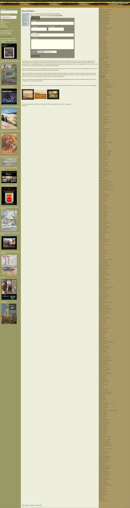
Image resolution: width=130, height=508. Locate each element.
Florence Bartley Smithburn (105, 392)
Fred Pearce (102, 316)
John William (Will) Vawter (105, 444)
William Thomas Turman (104, 436)
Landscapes (24, 23)
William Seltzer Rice (103, 340)
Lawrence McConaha (104, 265)
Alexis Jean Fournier (104, 162)
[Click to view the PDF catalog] (10, 51)
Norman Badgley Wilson (104, 473)
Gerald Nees (102, 291)
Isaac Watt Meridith (103, 268)
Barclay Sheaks (103, 375)
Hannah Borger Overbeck (105, 310)
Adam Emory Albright (104, 18)
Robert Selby (102, 366)
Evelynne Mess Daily (104, 119)
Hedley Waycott (103, 454)
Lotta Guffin (102, 191)
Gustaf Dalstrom (103, 121)
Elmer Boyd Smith (103, 389)
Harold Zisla (102, 492)
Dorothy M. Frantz (103, 163)
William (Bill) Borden (103, 58)
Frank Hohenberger (103, 212)
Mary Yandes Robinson (104, 346)
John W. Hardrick (103, 197)
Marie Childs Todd (103, 424)
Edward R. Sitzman (103, 384)
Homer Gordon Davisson (105, 128)
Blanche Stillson (102, 409)
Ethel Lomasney (103, 252)
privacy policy (4, 26)
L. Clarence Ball (102, 32)
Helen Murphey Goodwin (105, 174)
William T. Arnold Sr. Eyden (105, 151)
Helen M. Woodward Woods (105, 485)
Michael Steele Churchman (105, 95)
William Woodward (103, 482)
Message (35, 38)
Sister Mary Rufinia (103, 352)
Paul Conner (102, 107)
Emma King (101, 235)
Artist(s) (34, 32)
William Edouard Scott (104, 361)
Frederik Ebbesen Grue (104, 186)
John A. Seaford (103, 363)
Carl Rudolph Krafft (103, 241)
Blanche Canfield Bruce (104, 70)
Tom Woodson (102, 480)
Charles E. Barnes (103, 35)
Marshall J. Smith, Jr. (104, 390)
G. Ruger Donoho (103, 131)
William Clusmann (103, 102)
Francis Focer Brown (104, 67)
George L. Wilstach (103, 474)
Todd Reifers (102, 338)
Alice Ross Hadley (103, 194)
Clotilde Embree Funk (104, 169)
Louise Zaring (102, 489)
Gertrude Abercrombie (104, 11)
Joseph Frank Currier (104, 116)
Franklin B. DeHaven (104, 130)
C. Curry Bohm (102, 55)
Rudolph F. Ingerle (103, 220)
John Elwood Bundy (103, 79)
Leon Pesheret (102, 320)
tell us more (28, 104)
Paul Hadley (102, 192)
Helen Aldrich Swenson (104, 419)
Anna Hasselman (103, 200)
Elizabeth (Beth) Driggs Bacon (106, 28)
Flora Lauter (102, 247)
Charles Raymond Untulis (105, 442)
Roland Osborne (103, 306)
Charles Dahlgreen (103, 117)
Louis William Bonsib (104, 57)
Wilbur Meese (102, 267)
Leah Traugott (102, 430)
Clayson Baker (102, 31)
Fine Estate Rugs (20, 0)
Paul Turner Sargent (104, 358)
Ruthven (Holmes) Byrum (105, 84)
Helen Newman (102, 293)
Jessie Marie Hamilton (104, 195)
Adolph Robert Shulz (104, 380)
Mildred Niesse (102, 299)
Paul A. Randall (102, 332)
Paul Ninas (101, 300)
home (2, 20)
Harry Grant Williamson (104, 468)
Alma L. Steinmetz (103, 406)
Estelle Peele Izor (103, 221)
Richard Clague (102, 98)
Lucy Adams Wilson (103, 471)
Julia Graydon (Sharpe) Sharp (106, 374)
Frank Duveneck (103, 137)
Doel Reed (101, 335)
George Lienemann (103, 250)
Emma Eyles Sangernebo (105, 357)
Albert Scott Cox (103, 113)
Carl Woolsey (102, 486)
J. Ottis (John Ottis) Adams (105, 14)
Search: (3, 9)
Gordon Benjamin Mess (104, 274)
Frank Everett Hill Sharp (104, 372)
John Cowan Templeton (104, 422)
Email (34, 21)
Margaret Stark (102, 399)
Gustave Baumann (103, 43)
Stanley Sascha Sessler (104, 369)
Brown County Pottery (104, 328)
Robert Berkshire (103, 49)
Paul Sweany (102, 418)
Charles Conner (103, 108)
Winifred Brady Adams (104, 17)
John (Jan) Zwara (103, 494)
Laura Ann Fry (102, 166)
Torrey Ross (102, 349)
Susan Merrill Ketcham (104, 232)
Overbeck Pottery (103, 314)
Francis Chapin (102, 90)
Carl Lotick (101, 255)
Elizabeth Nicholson (103, 296)
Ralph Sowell (102, 396)
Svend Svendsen (103, 416)
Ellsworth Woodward (104, 483)
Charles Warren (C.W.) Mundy (106, 287)
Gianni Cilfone (102, 96)
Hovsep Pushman (103, 331)
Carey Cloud (102, 101)
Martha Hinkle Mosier (104, 282)
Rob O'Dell (101, 303)
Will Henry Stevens (103, 407)
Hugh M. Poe (102, 323)
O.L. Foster (102, 160)
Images (34, 51)
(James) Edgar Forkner (104, 154)
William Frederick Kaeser (105, 227)
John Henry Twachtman (104, 439)
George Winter (102, 477)
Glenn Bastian (102, 38)
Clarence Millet (102, 278)
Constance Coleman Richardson (106, 342)
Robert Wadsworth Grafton (105, 182)
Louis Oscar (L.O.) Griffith (105, 185)
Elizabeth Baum (102, 41)
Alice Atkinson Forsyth (104, 156)
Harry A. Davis (102, 125)
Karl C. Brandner (103, 63)
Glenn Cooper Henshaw (104, 207)
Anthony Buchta (103, 73)
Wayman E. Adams (103, 15)
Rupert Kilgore (102, 233)
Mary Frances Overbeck (105, 313)
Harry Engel (102, 143)
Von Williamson (102, 470)
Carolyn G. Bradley (103, 61)
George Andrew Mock (104, 279)
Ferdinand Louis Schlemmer (105, 360)
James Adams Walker (104, 451)
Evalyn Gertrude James (104, 223)
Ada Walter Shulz (103, 378)
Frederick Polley (103, 325)
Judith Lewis (102, 249)
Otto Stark (101, 401)
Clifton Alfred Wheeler (104, 459)
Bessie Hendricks (103, 206)
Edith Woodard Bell (103, 47)
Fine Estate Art (11, 0)
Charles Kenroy (102, 230)
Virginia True (102, 435)
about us (3, 23)
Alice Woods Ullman (103, 441)
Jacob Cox (101, 114)
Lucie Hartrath (102, 198)
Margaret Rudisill (103, 351)
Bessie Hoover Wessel (104, 457)
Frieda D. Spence (103, 398)
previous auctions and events (8, 38)
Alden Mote (101, 284)
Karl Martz (101, 258)
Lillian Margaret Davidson (105, 122)
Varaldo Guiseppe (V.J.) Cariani (106, 85)
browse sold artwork (6, 32)
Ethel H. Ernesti (102, 148)
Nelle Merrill (102, 270)
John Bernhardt (102, 50)
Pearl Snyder (102, 395)
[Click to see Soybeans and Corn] (40, 95)
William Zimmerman (103, 491)
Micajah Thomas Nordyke (105, 302)
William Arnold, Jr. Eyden (104, 150)
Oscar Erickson (103, 146)
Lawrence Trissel (103, 431)
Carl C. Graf (102, 178)
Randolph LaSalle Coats (104, 104)
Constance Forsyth (103, 159)
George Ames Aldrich (104, 20)
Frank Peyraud (102, 322)
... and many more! (103, 500)
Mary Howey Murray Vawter (105, 445)
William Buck (102, 75)
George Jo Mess (103, 273)
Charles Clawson (103, 99)
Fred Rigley (102, 345)
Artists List (24, 105)
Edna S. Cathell (102, 89)
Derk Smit (101, 386)
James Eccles (102, 140)
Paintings (24, 25)
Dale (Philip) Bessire (104, 52)
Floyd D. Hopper (103, 214)
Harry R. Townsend (103, 428)
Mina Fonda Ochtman (104, 305)
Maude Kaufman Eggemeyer (105, 142)
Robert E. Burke (103, 81)
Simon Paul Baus (103, 46)
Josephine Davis (103, 124)
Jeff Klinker (101, 236)
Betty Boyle (101, 60)
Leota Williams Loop (103, 253)
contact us (3, 25)
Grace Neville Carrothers (105, 87)
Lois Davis (101, 127)
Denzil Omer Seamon (104, 364)
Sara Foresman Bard (104, 34)
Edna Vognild (102, 450)
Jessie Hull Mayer (103, 262)
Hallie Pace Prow (103, 329)
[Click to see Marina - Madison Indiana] (28, 95)
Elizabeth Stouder (103, 413)
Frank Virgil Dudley (103, 134)
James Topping (102, 427)
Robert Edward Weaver (104, 456)
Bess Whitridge (102, 462)
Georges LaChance (103, 244)
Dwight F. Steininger (103, 404)
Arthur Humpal (102, 218)
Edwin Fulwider (102, 168)
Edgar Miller (102, 276)
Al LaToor (101, 246)
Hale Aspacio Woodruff (104, 479)
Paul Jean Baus (102, 44)
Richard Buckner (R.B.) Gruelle (106, 189)
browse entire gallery (6, 33)
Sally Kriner (101, 242)
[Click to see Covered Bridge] (53, 95)
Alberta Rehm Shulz (103, 381)
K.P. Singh (101, 383)
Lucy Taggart (102, 421)
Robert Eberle (102, 139)
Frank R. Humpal (103, 217)
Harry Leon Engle (103, 145)
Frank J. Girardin (103, 172)
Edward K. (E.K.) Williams (105, 467)
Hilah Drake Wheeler (104, 460)
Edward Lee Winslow (104, 476)
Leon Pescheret (103, 319)
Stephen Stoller (102, 412)
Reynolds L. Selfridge (104, 367)
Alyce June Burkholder (104, 82)
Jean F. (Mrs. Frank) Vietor (105, 448)
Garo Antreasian (103, 25)
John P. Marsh (102, 256)
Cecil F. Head (102, 201)
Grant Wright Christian (104, 93)
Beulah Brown (102, 69)
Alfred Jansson (102, 224)
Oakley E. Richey (103, 343)
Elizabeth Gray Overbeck (105, 308)
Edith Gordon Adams (104, 12)
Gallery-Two (27, 0)
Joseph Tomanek (103, 425)
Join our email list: (5, 14)
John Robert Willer (103, 465)
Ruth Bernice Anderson (104, 23)
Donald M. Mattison (103, 261)
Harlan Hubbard (103, 215)
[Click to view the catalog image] (10, 96)
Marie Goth (101, 177)
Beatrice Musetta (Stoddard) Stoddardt (108, 410)
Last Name (52, 26)
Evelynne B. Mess (103, 271)
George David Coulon (104, 111)
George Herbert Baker (104, 29)
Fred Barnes (102, 37)
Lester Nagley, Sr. (103, 290)
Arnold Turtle (102, 438)
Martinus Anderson (103, 21)
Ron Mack (101, 499)
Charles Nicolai (102, 297)
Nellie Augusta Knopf (104, 239)
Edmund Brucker (103, 72)
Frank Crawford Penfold (104, 317)
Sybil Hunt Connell (103, 105)
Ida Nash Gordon (103, 175)
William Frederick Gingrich (105, 171)
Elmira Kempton (102, 229)
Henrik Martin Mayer (104, 264)
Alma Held (101, 203)
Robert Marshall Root (104, 348)
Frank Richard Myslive (104, 288)
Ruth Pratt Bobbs (103, 53)
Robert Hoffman (103, 210)
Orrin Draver (102, 133)
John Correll (102, 110)
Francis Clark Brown (104, 66)
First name (35, 26)
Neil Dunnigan (102, 136)
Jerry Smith (102, 387)
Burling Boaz (102, 495)
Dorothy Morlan (102, 281)
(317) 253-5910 (58, 15)
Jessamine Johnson (104, 226)
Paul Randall (102, 334)
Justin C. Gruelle (103, 188)
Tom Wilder (101, 463)
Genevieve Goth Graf (104, 180)
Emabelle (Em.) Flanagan (105, 153)
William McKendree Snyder (105, 393)
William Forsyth (102, 157)
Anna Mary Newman (104, 294)
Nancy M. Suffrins (103, 415)
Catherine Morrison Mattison (105, 259)
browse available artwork (7, 30)
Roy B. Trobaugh (103, 433)
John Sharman (102, 370)
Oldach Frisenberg (103, 165)
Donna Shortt (102, 377)
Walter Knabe (102, 238)
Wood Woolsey (102, 488)
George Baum (102, 40)
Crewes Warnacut (103, 453)
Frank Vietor (102, 447)
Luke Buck (101, 78)
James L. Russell (103, 355)
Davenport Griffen (103, 183)
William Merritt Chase (104, 92)
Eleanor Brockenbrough (104, 64)
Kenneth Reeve (102, 337)
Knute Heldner (102, 204)
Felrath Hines (102, 209)
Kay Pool (101, 326)
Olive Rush (101, 354)
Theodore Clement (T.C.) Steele (106, 403)
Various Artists (102, 26)
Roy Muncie (102, 285)
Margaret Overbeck (103, 311)
